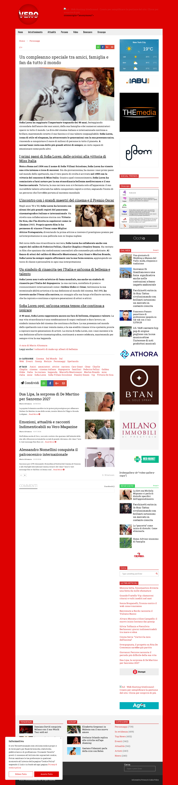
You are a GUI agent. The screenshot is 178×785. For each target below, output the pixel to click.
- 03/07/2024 (36, 431)
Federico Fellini (91, 369)
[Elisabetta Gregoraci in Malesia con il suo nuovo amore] (74, 729)
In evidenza (121, 731)
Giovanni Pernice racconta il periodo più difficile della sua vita (138, 654)
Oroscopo (101, 32)
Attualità (52, 32)
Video (75, 32)
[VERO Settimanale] (28, 18)
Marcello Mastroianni (70, 372)
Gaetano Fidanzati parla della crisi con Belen (94, 749)
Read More (33, 414)
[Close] (60, 738)
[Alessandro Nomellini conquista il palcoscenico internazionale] (99, 457)
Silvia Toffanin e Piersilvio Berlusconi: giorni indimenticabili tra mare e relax (138, 629)
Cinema (40, 358)
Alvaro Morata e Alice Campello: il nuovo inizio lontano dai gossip (138, 620)
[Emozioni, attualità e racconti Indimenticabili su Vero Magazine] (99, 429)
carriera (65, 366)
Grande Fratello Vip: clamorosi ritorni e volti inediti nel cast (137, 597)
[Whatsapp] (98, 47)
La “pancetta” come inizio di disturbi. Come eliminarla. (145, 528)
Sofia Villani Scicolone (60, 374)
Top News (120, 736)
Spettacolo (72, 361)
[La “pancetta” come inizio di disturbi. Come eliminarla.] (126, 529)
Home (20, 32)
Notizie (48, 361)
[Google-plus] (107, 47)
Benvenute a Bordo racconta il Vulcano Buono (136, 612)
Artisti (118, 750)
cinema (33, 369)
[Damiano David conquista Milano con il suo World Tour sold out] (26, 729)
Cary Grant (77, 366)
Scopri (155, 250)
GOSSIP (72, 722)
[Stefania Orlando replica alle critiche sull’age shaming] (74, 740)
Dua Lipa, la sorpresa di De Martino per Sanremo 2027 (49, 396)
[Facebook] (102, 47)
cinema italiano (47, 369)
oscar (29, 374)
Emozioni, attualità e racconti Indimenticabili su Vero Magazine (48, 424)
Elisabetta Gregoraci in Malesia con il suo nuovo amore (95, 729)
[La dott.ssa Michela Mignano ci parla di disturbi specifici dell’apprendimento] (126, 495)
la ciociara (40, 372)
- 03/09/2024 (36, 459)
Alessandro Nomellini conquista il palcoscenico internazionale (48, 452)
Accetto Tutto (47, 774)
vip (93, 374)
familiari (76, 369)
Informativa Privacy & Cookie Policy (145, 780)
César (87, 366)
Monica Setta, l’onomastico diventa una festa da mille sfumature (139, 589)
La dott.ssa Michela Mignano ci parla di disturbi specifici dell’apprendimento (143, 494)
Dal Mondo (51, 358)
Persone (64, 32)
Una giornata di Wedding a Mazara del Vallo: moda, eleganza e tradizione (145, 259)
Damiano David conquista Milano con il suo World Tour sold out (47, 729)
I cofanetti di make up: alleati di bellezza (56, 349)
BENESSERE (127, 486)
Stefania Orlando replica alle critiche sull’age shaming (95, 740)
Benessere (87, 32)
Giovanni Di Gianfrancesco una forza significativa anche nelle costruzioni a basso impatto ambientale (144, 276)
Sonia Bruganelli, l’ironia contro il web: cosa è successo (138, 605)
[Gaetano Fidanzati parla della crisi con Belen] (74, 751)
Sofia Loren (40, 374)
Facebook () (109, 486)
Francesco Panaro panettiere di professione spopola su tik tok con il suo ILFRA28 (144, 317)
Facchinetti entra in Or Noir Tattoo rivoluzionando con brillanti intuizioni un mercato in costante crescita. (145, 298)
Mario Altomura (25, 404)
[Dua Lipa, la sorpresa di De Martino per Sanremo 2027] (99, 401)
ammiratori (44, 366)
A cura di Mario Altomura (33, 345)
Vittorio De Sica (105, 374)
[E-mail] (112, 47)
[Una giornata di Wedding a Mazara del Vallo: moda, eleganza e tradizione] (126, 259)
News (118, 755)
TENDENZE (26, 722)
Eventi (29, 361)
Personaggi (59, 361)
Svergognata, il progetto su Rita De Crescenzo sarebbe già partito (139, 646)
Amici (33, 366)
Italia (30, 372)
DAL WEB (125, 250)
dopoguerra (64, 369)
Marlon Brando (92, 372)
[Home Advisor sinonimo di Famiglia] (126, 543)
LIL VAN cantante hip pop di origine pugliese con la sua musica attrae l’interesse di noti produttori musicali (145, 335)
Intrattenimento (35, 32)
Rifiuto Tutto (21, 774)
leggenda (52, 372)
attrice (55, 366)
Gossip (38, 361)
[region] (34, 758)
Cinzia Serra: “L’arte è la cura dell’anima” (135, 638)
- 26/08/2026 (36, 404)
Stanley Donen (81, 374)
